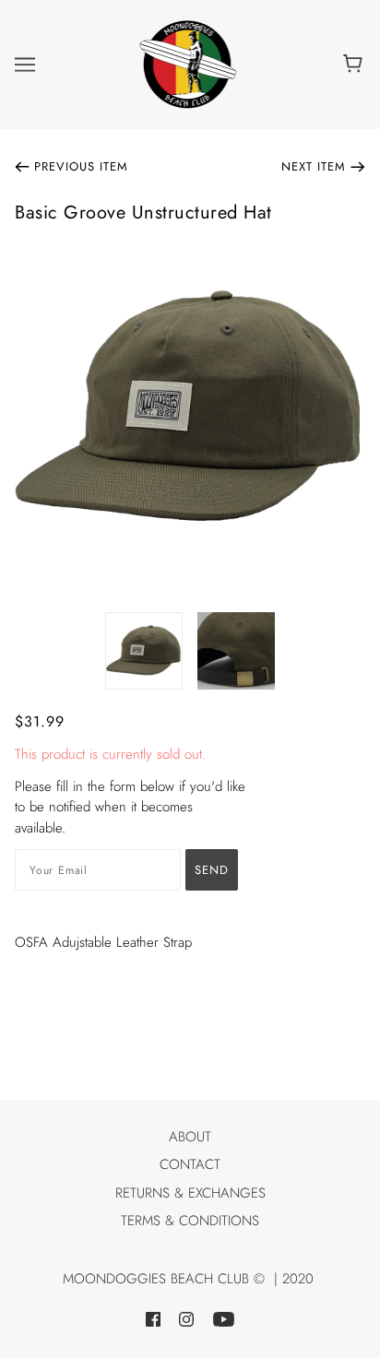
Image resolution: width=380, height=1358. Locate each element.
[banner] (189, 63)
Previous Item (81, 166)
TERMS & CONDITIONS (190, 1220)
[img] (153, 1319)
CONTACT (190, 1164)
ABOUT (190, 1137)
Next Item (313, 166)
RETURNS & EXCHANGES (190, 1193)
